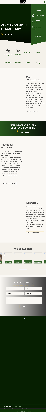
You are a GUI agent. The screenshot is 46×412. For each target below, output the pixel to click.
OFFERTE (30, 411)
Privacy (20, 406)
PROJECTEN (17, 322)
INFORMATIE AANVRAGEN (8, 183)
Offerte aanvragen (38, 35)
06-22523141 (8, 34)
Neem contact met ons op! (34, 232)
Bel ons (23, 411)
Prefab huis (7, 322)
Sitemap (15, 406)
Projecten (23, 268)
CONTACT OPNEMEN (32, 111)
